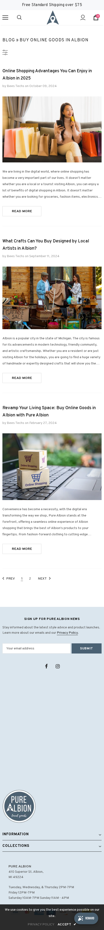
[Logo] (53, 17)
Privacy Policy (67, 633)
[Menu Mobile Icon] (5, 18)
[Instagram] (57, 666)
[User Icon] (83, 17)
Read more (22, 211)
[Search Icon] (24, 17)
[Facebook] (46, 666)
